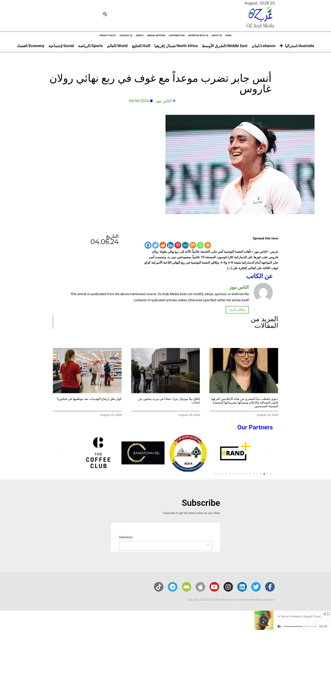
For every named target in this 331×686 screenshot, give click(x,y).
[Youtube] (214, 587)
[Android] (186, 587)
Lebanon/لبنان (263, 45)
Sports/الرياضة (90, 45)
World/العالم (117, 45)
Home (228, 35)
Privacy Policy (108, 35)
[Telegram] (172, 587)
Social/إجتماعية (61, 45)
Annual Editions (156, 35)
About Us (217, 35)
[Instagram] (228, 587)
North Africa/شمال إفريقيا (176, 45)
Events (140, 35)
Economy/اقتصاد (30, 45)
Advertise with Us (198, 35)
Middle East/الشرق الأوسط (224, 45)
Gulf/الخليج (141, 45)
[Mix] (192, 245)
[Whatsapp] (200, 245)
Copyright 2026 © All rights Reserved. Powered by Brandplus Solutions (231, 599)
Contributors (177, 35)
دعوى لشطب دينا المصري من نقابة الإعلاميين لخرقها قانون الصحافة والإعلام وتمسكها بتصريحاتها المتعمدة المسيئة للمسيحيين (244, 402)
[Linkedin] (170, 245)
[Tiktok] (159, 587)
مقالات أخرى (237, 309)
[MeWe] (185, 245)
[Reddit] (163, 245)
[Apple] (200, 587)
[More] (207, 245)
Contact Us (126, 35)
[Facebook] (148, 245)
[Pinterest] (178, 245)
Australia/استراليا (299, 45)
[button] (105, 14)
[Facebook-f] (270, 587)
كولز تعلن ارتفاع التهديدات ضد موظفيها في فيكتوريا (89, 399)
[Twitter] (155, 245)
